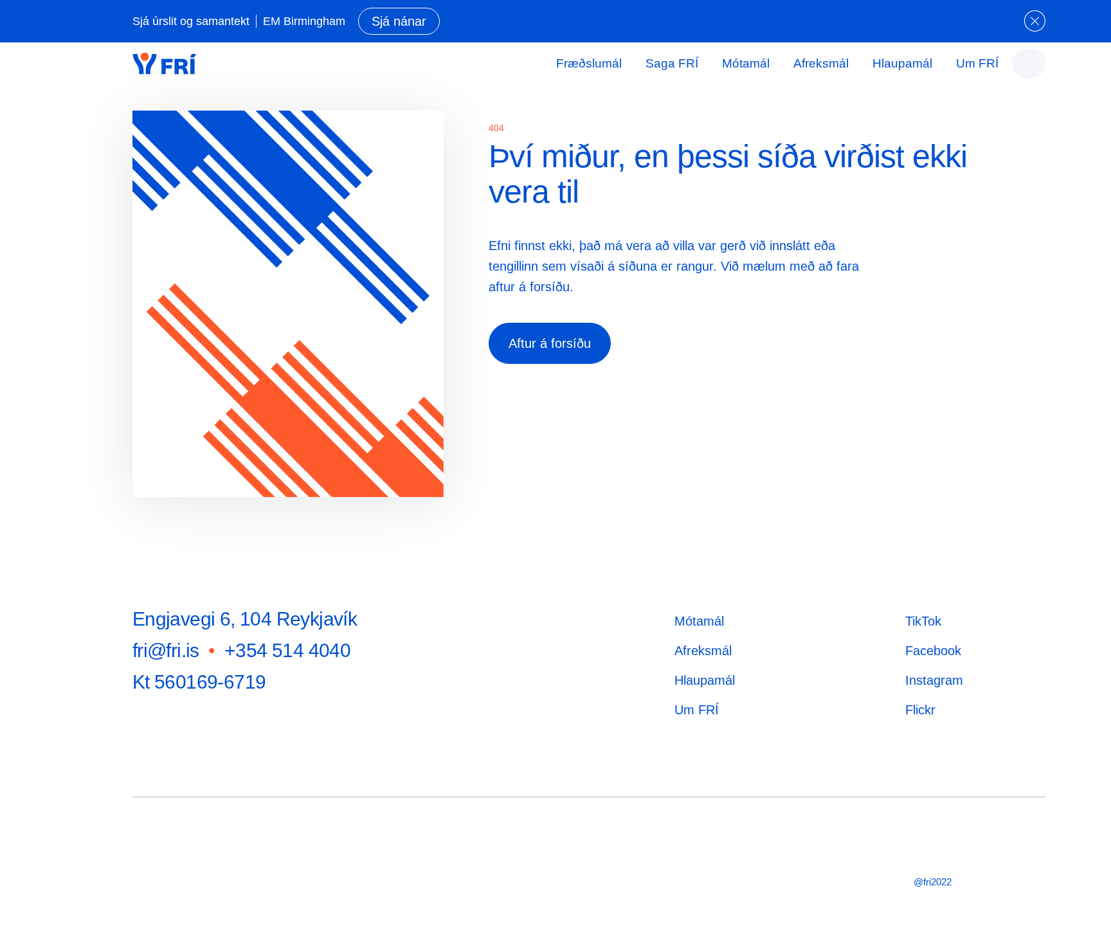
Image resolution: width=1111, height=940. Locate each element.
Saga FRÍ (672, 63)
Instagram (934, 680)
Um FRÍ (977, 63)
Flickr (920, 710)
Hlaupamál (902, 63)
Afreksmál (821, 63)
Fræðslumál (589, 63)
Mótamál (746, 63)
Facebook (933, 651)
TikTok (923, 621)
